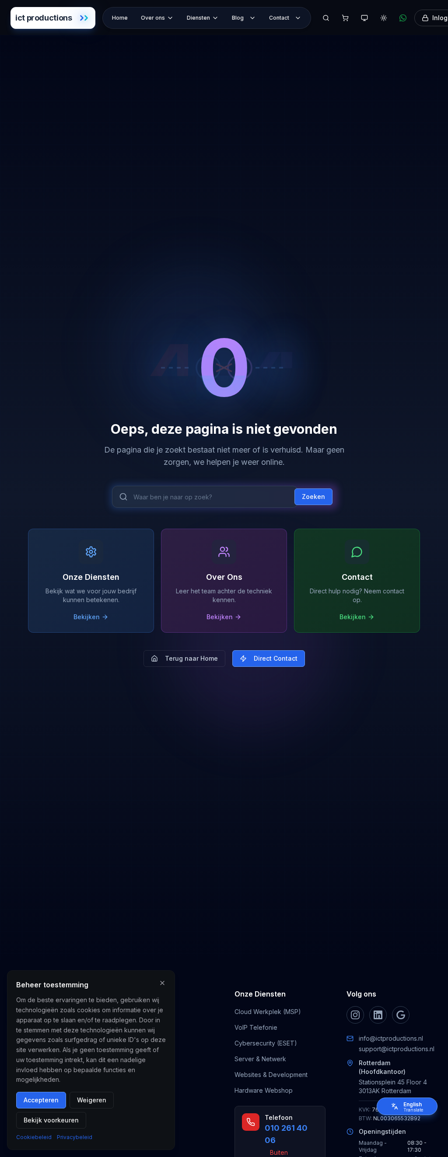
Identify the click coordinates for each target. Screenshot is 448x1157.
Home (120, 17)
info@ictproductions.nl (391, 1038)
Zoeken (313, 496)
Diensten (198, 17)
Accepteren (41, 1100)
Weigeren (91, 1100)
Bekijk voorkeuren (51, 1120)
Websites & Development (271, 1074)
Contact (279, 17)
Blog (238, 17)
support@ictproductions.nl (396, 1048)
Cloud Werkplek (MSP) (267, 1011)
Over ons (153, 17)
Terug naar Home (191, 658)
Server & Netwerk (260, 1059)
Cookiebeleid (34, 1137)
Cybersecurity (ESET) (265, 1043)
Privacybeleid (74, 1137)
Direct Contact (276, 658)
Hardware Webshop (263, 1090)
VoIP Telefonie (255, 1027)
